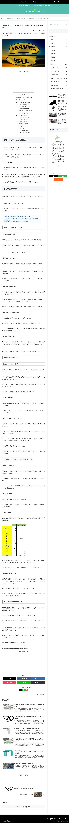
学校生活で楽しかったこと (23, 102)
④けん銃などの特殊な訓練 (25, 110)
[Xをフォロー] (20, 690)
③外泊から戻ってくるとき (25, 121)
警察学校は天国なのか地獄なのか (24, 97)
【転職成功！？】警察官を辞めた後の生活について (18, 459)
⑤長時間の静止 (22, 126)
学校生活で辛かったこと (23, 115)
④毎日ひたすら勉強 (23, 123)
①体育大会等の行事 (23, 104)
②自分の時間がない (23, 119)
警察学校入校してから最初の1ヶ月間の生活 (16, 221)
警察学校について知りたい (9, 648)
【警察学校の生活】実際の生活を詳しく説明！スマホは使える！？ (22, 219)
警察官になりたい (19, 648)
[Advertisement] (13, 81)
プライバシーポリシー (63, 818)
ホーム (48, 818)
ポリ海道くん (58, 142)
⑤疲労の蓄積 (22, 128)
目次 (21, 94)
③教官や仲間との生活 (24, 108)
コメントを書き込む (24, 807)
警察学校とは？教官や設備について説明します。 (18, 216)
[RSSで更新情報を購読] (26, 690)
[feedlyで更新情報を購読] (23, 690)
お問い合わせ (54, 818)
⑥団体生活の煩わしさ (24, 130)
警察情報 (26, 648)
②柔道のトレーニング (24, 106)
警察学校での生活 (20, 100)
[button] (38, 682)
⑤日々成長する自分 (23, 113)
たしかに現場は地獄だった (23, 132)
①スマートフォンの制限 (25, 117)
